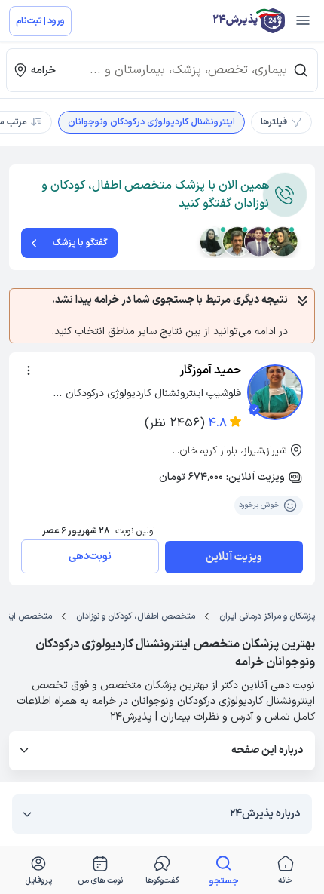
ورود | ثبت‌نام (40, 21)
